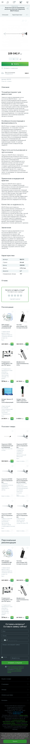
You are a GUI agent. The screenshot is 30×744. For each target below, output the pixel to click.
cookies (26, 738)
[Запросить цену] (27, 461)
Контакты (4, 700)
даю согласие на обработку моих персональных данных (15, 667)
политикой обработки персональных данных (14, 671)
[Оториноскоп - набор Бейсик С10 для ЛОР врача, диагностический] (7, 354)
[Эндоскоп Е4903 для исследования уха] (22, 506)
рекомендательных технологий (19, 724)
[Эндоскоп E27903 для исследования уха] (7, 471)
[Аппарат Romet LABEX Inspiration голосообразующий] (22, 391)
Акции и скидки (6, 679)
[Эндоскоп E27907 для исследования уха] (22, 436)
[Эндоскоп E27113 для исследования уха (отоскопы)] (22, 471)
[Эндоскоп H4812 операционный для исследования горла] (7, 436)
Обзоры (4, 689)
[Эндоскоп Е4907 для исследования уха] (7, 506)
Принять (15, 741)
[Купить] (12, 344)
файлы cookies (24, 715)
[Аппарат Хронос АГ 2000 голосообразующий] (7, 391)
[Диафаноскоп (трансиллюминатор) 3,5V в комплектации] (22, 354)
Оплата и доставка (7, 695)
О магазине (5, 684)
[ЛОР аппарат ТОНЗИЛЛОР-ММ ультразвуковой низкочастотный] (7, 317)
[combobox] (5, 640)
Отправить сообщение (15, 663)
